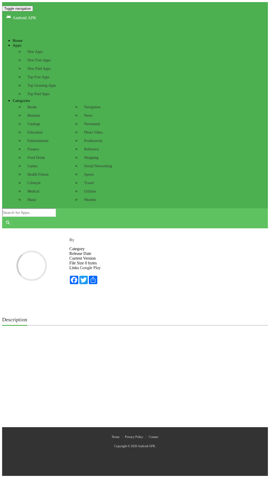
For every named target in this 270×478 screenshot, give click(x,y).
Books (32, 107)
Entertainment (38, 141)
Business (33, 115)
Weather (90, 200)
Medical (33, 191)
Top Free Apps (38, 77)
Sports (89, 174)
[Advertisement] (135, 343)
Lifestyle (34, 183)
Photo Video (93, 132)
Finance (33, 149)
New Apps (35, 52)
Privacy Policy (134, 437)
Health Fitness (38, 174)
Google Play (90, 267)
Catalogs (33, 124)
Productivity (93, 141)
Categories (21, 100)
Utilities (90, 191)
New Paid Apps (38, 69)
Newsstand (92, 124)
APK (21, 18)
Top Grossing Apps (41, 85)
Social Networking (98, 166)
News (88, 115)
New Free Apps (38, 60)
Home (115, 437)
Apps (17, 45)
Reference (91, 149)
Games (32, 166)
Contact (153, 437)
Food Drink (36, 158)
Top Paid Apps (38, 94)
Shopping (91, 158)
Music (31, 200)
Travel (89, 183)
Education (34, 132)
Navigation (92, 107)
